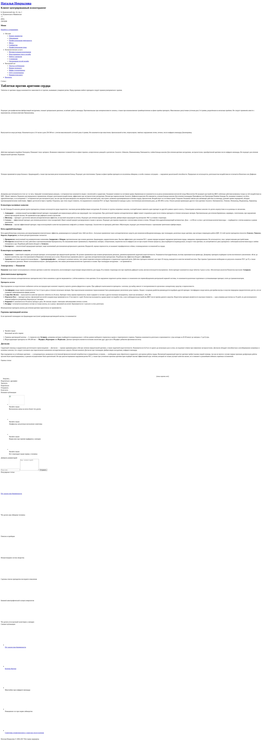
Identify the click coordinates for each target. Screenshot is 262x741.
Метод (11, 43)
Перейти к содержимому (9, 30)
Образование (13, 38)
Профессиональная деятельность (20, 40)
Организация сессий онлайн (19, 61)
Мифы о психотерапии (17, 70)
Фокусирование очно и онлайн (20, 54)
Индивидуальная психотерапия (20, 52)
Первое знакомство (15, 36)
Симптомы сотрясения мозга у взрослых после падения (24, 733)
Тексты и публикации (16, 66)
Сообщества (13, 45)
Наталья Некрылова (16, 3)
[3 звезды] (78, 369)
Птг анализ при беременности (11, 493)
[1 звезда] (16, 369)
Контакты (8, 77)
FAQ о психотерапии (16, 73)
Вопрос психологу (15, 68)
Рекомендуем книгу (16, 75)
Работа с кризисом (15, 56)
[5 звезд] (140, 369)
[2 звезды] (47, 369)
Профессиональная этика (18, 47)
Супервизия (13, 59)
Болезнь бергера (10, 669)
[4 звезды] (109, 369)
